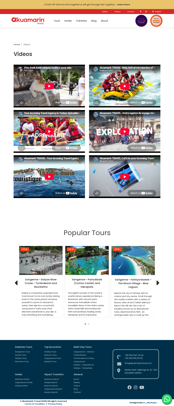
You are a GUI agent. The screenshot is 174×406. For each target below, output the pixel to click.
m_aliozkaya (150, 402)
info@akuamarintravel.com (138, 363)
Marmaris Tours (22, 361)
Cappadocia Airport (53, 389)
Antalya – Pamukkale (83, 368)
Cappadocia (79, 361)
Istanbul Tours (50, 361)
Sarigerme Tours (22, 351)
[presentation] (16, 283)
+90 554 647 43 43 (134, 355)
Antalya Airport (50, 382)
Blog (94, 20)
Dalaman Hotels (22, 379)
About (104, 20)
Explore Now (40, 260)
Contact (130, 11)
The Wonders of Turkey (84, 358)
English (158, 11)
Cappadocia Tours (52, 358)
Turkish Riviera (80, 355)
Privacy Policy (55, 404)
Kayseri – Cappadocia (84, 364)
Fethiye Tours (21, 358)
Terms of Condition (35, 404)
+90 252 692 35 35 (134, 358)
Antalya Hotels (21, 385)
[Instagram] (146, 11)
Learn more (123, 4)
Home (17, 44)
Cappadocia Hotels (23, 382)
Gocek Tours (20, 355)
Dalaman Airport (51, 379)
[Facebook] (140, 11)
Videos (118, 11)
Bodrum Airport (51, 385)
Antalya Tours (50, 351)
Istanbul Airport (51, 392)
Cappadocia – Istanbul (84, 351)
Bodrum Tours (50, 355)
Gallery (105, 11)
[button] (85, 324)
